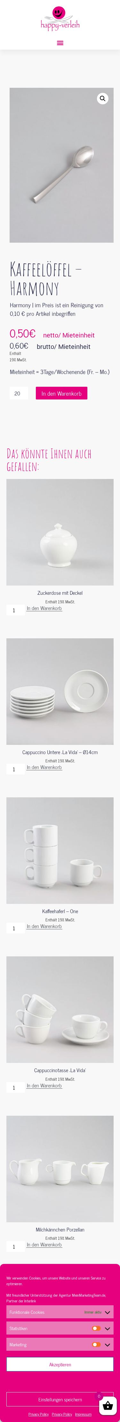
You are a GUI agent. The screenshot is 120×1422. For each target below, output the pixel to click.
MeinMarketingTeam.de (88, 1295)
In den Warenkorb (62, 393)
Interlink (30, 1301)
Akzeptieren (60, 1364)
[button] (60, 43)
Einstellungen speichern (60, 1399)
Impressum (83, 1414)
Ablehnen (60, 1382)
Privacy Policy (38, 1414)
